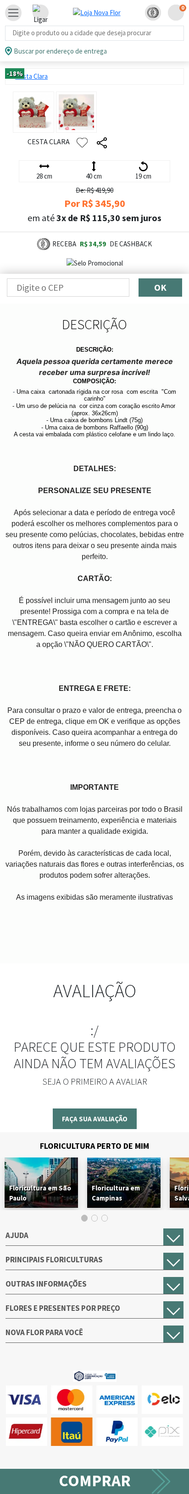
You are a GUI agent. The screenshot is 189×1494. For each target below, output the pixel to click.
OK (160, 287)
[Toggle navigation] (13, 13)
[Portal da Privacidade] (95, 1375)
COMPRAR (95, 1481)
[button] (153, 13)
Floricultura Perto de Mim (94, 1146)
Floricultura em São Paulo (40, 1193)
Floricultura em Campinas (116, 1193)
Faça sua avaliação (95, 1118)
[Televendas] (41, 13)
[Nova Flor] (97, 12)
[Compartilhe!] (101, 143)
